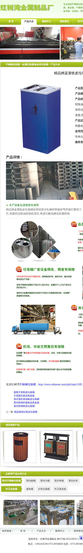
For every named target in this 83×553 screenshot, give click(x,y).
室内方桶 (45, 480)
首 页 (11, 21)
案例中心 (46, 21)
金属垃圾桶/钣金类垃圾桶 (35, 64)
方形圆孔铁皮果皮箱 (24, 395)
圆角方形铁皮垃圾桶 (24, 392)
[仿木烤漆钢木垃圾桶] (19, 462)
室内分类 (73, 480)
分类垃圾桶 (44, 489)
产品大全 (29, 21)
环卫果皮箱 (60, 489)
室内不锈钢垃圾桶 (11, 480)
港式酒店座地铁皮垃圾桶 (26, 399)
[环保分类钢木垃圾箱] (56, 462)
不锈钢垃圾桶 (13, 64)
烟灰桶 (29, 489)
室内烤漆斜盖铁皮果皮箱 (26, 402)
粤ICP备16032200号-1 (68, 539)
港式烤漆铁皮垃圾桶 (24, 406)
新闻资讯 (64, 21)
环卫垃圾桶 (11, 489)
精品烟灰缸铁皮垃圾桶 (25, 411)
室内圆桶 (31, 480)
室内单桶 (59, 480)
